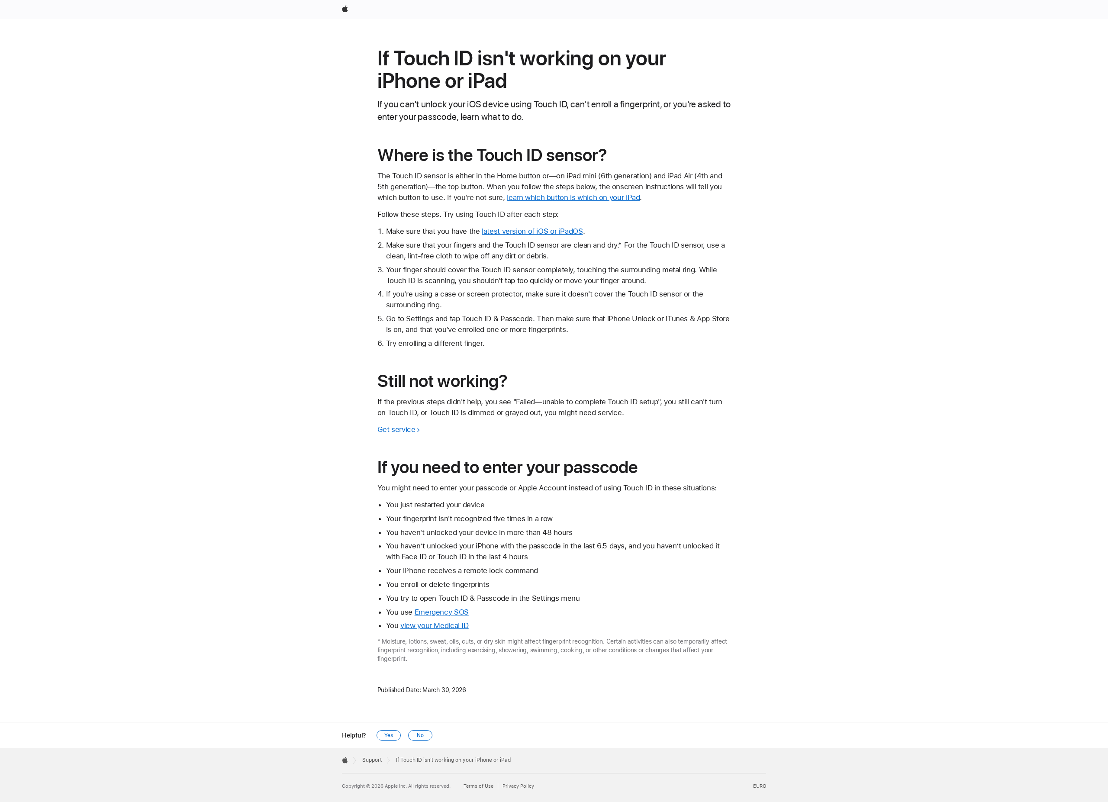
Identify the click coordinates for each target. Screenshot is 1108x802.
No (420, 735)
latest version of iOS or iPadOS (532, 231)
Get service (396, 429)
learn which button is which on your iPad (573, 197)
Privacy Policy (518, 786)
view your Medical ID (434, 625)
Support (372, 760)
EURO (759, 786)
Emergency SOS (442, 612)
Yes (388, 735)
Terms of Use (478, 786)
